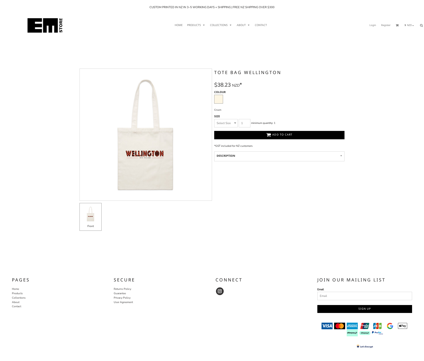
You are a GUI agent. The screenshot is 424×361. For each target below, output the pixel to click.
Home (15, 289)
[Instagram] (220, 291)
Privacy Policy (122, 298)
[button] (196, 25)
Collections (19, 298)
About (15, 302)
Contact (16, 306)
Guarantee (120, 293)
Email (320, 289)
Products (17, 293)
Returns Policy (122, 289)
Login (372, 25)
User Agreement (123, 302)
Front (90, 226)
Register (386, 25)
